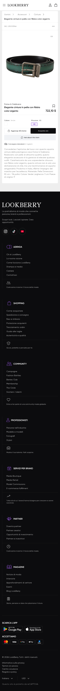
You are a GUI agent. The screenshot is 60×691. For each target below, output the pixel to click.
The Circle (11, 388)
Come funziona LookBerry (18, 263)
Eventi (9, 587)
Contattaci (11, 275)
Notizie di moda (13, 574)
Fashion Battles (13, 375)
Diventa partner (13, 526)
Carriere (10, 271)
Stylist (9, 440)
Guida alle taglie (14, 331)
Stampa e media (14, 267)
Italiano (5, 678)
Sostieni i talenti (14, 392)
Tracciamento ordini (15, 327)
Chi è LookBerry (13, 254)
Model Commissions (15, 484)
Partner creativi (13, 530)
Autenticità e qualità (16, 335)
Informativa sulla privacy (13, 663)
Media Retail (12, 480)
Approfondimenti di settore (19, 583)
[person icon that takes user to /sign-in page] (50, 5)
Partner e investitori (15, 539)
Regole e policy (9, 672)
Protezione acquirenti (16, 323)
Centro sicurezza (10, 669)
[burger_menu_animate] (4, 5)
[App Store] (33, 629)
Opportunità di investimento (19, 534)
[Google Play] (12, 629)
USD (24, 678)
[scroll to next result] (51, 66)
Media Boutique (13, 476)
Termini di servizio (10, 666)
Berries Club (12, 379)
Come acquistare (14, 311)
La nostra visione (14, 258)
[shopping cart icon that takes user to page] (56, 5)
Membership (12, 384)
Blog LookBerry (13, 591)
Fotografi (10, 436)
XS (34, 124)
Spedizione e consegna (17, 315)
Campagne (11, 371)
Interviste (10, 579)
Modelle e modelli (14, 432)
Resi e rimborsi (13, 319)
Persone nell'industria (16, 428)
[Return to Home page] (18, 5)
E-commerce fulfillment (17, 488)
